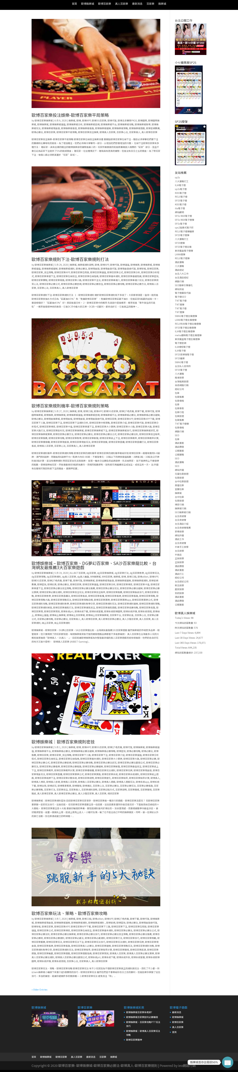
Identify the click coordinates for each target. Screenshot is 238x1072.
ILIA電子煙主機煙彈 (185, 331)
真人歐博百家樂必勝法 (109, 619)
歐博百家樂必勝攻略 (114, 284)
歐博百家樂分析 (132, 272)
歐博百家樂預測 (52, 611)
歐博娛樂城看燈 (69, 128)
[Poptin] (227, 1062)
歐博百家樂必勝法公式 (105, 434)
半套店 (178, 554)
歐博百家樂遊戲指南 (81, 953)
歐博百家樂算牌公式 (142, 599)
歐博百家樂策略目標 (82, 599)
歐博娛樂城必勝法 (127, 415)
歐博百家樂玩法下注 (73, 941)
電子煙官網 (180, 343)
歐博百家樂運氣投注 (85, 607)
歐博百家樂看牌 (113, 595)
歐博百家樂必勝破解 (93, 766)
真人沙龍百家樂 (130, 619)
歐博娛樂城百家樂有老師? (139, 1012)
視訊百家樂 (113, 793)
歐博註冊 (41, 785)
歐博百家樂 (104, 3)
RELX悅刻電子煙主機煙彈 (188, 323)
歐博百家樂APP (62, 272)
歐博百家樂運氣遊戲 (106, 607)
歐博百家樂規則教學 (59, 603)
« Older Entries (39, 989)
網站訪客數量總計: (184, 652)
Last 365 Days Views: (186, 642)
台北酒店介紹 (181, 523)
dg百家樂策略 (39, 576)
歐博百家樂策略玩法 (61, 599)
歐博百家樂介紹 (119, 422)
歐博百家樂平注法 (92, 280)
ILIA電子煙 (180, 185)
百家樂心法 (122, 132)
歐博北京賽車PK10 (127, 120)
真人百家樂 (121, 3)
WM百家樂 (107, 576)
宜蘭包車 (179, 489)
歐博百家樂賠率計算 (139, 778)
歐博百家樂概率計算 (148, 438)
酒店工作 (179, 539)
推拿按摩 (179, 377)
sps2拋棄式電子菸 (184, 227)
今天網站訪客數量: (184, 622)
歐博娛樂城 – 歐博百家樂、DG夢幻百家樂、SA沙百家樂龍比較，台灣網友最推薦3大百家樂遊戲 (94, 565)
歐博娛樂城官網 (92, 124)
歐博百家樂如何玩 (55, 430)
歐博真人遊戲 (108, 781)
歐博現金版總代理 (127, 268)
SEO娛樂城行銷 (183, 512)
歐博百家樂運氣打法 (63, 607)
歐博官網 (110, 922)
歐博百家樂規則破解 (128, 603)
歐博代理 (112, 120)
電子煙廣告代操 (183, 292)
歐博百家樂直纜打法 (136, 442)
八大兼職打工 (181, 181)
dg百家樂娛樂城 (105, 572)
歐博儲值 (124, 264)
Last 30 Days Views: (185, 637)
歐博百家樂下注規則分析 (75, 422)
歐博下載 (139, 411)
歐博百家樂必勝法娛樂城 (63, 934)
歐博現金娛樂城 (52, 418)
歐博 (78, 120)
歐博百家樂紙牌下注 (45, 778)
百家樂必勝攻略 (45, 619)
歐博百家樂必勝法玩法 (107, 588)
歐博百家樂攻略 (56, 438)
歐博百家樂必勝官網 (71, 284)
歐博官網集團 (153, 128)
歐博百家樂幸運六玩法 (132, 280)
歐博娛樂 (135, 264)
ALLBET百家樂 (77, 572)
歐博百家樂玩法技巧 (95, 941)
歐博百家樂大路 (144, 426)
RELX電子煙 (181, 196)
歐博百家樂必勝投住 (93, 284)
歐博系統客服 (96, 611)
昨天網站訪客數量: (184, 627)
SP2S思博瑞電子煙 (184, 354)
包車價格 (179, 400)
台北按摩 (179, 550)
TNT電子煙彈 (182, 423)
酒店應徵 (179, 446)
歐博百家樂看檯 (96, 595)
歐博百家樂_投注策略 (42, 272)
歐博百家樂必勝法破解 (131, 588)
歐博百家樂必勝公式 (50, 284)
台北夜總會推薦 (183, 527)
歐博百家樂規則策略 (149, 603)
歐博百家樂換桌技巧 (133, 592)
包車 (177, 393)
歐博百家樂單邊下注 (45, 276)
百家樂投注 (62, 789)
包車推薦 (179, 396)
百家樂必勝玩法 (128, 785)
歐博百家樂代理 (136, 422)
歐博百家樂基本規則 (110, 276)
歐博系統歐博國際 (113, 611)
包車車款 (179, 408)
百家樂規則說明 (89, 789)
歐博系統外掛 (123, 957)
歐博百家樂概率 (129, 438)
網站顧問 (179, 212)
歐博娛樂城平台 (109, 124)
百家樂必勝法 (61, 619)
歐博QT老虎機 (126, 411)
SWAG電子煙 (181, 362)
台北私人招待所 (183, 366)
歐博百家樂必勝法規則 (51, 592)
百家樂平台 (115, 615)
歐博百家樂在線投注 (67, 276)
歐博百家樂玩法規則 (105, 770)
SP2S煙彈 (180, 242)
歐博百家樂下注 (54, 422)
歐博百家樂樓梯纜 (41, 442)
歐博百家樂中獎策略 (99, 422)
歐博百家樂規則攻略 (144, 945)
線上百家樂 (47, 622)
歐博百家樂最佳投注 (131, 766)
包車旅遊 (179, 416)
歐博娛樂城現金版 (51, 128)
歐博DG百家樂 (99, 120)
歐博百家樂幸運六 (111, 280)
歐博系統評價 (130, 611)
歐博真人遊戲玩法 (126, 781)
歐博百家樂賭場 (121, 949)
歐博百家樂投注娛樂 (88, 132)
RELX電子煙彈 (182, 258)
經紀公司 (179, 389)
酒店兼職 (179, 262)
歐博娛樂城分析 (75, 124)
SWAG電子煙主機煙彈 (186, 316)
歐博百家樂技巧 (131, 938)
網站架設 (179, 289)
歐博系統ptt (67, 611)
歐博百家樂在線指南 (88, 276)
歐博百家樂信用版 (80, 272)
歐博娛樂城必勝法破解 (148, 415)
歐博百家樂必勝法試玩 (105, 762)
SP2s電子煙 (181, 223)
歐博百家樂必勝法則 (128, 434)
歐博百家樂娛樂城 (44, 120)
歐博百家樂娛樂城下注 (96, 430)
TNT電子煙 (181, 300)
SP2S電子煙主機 (183, 246)
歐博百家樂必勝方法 (136, 284)
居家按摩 (179, 589)
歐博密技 (41, 584)
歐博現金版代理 (109, 268)
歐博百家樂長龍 (147, 607)
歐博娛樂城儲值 (58, 124)
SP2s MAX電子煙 (183, 215)
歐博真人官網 (53, 781)
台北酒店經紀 (181, 277)
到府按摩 (179, 593)
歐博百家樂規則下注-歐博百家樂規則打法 (70, 259)
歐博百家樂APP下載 (144, 418)
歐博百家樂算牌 (102, 599)
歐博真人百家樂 (107, 132)
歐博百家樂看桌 (79, 595)
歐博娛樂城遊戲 (137, 128)
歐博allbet (143, 576)
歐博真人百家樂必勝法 (89, 781)
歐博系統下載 (81, 611)
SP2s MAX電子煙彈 (184, 219)
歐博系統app (142, 781)
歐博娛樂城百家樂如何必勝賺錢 (142, 1017)
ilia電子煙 (180, 208)
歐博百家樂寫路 (56, 280)
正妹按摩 (179, 558)
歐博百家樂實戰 (39, 280)
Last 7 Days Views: (185, 632)
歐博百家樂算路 (93, 774)
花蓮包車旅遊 (181, 473)
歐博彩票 (52, 584)
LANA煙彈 (180, 254)
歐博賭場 (76, 785)
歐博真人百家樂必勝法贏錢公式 (71, 957)
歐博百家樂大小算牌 (105, 426)
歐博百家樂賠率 (120, 778)
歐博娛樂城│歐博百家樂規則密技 (63, 742)
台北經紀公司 (181, 581)
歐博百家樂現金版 (60, 442)
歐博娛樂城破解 (103, 128)
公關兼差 (179, 450)
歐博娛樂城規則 (67, 268)
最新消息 (137, 3)
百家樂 (150, 3)
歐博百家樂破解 (103, 945)
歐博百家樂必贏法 (75, 938)
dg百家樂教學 (137, 572)
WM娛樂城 (95, 576)
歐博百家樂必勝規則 (54, 938)
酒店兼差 (179, 442)
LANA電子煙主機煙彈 (186, 319)
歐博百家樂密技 (151, 276)
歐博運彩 (87, 785)
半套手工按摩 (181, 546)
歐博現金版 (94, 268)
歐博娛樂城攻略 (126, 124)
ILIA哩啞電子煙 (182, 346)
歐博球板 (141, 268)
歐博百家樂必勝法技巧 (88, 934)
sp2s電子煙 (181, 189)
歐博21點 (88, 411)
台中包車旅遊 (181, 481)
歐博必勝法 (37, 132)
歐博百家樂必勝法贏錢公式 (131, 762)
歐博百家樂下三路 (82, 755)
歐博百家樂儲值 (98, 272)
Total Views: (181, 647)
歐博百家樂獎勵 (148, 938)
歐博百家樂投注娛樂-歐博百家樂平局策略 (70, 115)
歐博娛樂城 (87, 3)
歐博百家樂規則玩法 (106, 603)
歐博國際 (142, 120)
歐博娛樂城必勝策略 (105, 751)
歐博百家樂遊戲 (62, 953)
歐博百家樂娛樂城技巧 (120, 430)
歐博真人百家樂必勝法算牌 (140, 953)
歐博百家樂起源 (138, 949)
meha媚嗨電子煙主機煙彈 (188, 335)
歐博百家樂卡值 (64, 426)
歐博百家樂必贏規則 (95, 938)
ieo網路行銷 (187, 1065)
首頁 (74, 3)
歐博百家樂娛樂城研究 (143, 430)
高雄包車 (179, 485)
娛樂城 (162, 3)
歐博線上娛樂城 (58, 615)
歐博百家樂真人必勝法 (82, 945)
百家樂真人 (134, 132)
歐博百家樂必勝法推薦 (83, 588)
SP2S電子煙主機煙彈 (185, 327)
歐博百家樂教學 (73, 438)
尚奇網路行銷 (181, 385)
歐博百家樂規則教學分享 (82, 603)
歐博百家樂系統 (110, 774)
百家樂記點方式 (106, 789)
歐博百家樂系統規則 (129, 774)
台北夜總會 (180, 516)
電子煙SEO (180, 296)
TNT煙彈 (179, 304)
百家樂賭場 (146, 789)
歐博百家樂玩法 (54, 941)
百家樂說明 (121, 789)
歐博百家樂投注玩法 (73, 592)
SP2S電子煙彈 (182, 235)
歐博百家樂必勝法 (84, 434)
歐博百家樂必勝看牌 (50, 766)
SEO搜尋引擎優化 (184, 285)
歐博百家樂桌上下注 (110, 438)
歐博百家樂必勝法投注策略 (57, 588)
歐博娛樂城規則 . (96, 922)
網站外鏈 (179, 469)
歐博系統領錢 (145, 611)
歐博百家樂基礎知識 (131, 276)
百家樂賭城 (133, 789)
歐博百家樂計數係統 (67, 778)
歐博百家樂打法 (114, 938)
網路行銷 (179, 281)
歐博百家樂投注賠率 (149, 434)
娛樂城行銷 (180, 508)
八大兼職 (179, 266)
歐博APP (86, 120)
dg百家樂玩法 (152, 572)
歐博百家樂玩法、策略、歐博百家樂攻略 (69, 913)
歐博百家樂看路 (130, 595)
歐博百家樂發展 (100, 442)
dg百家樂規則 (54, 576)
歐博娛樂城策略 (120, 128)
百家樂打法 (49, 789)
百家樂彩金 (128, 615)
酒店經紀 (179, 269)
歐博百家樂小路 (73, 280)
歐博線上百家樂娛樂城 (97, 615)
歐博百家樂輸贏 (45, 953)
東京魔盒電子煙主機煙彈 (187, 339)
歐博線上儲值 (42, 615)
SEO (177, 435)
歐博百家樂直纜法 (61, 595)
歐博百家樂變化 (103, 778)
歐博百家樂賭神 (134, 1039)
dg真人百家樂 (69, 576)
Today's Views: (183, 617)
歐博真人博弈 (38, 781)
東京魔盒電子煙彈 (184, 250)
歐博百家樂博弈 (47, 426)
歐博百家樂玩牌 (124, 770)
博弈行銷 (179, 504)
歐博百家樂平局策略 (67, 132)
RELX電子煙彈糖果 (184, 231)
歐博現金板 (66, 418)
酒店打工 (179, 573)
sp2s (177, 177)
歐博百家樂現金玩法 (80, 442)
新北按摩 (179, 585)
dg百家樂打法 (122, 572)
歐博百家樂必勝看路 (71, 766)
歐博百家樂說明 (86, 778)
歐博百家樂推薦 (39, 438)
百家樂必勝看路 (145, 785)
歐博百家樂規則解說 (42, 607)
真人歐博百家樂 (149, 132)
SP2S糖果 (180, 358)
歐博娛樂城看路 (86, 128)
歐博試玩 (52, 785)
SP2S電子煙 (181, 200)
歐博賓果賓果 (64, 785)
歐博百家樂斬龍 (90, 438)
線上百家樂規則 (62, 622)
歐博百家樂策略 (147, 595)
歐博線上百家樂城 (76, 615)
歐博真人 (155, 778)
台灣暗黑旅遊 (181, 381)
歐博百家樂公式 (115, 272)
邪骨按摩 (179, 531)
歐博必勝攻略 (133, 751)
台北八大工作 (181, 273)
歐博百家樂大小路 (126, 426)
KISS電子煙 (180, 193)
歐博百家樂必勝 (148, 758)
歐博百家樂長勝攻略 (128, 607)
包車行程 (179, 412)
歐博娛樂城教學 (143, 124)
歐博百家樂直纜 (117, 442)
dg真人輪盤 (83, 576)
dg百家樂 (91, 572)
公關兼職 (179, 454)
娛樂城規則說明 (86, 264)
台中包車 (179, 496)
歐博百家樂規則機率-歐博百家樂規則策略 (70, 406)
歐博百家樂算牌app (121, 599)
